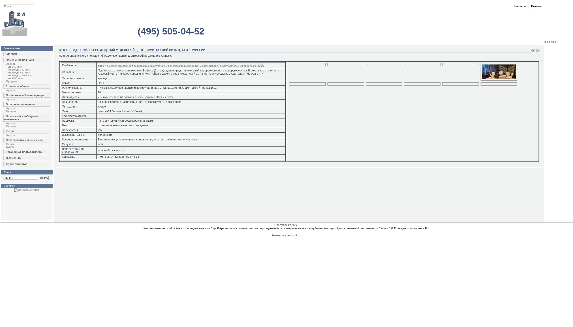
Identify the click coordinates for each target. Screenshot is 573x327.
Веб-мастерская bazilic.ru (286, 235)
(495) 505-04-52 (171, 31)
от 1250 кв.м (15, 78)
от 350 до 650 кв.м (19, 72)
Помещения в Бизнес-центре (25, 95)
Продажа (11, 81)
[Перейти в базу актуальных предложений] (262, 66)
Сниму (10, 144)
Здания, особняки (17, 86)
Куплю (10, 147)
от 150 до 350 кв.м (19, 69)
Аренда (10, 63)
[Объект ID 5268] (367, 63)
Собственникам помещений (24, 140)
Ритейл (10, 131)
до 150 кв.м (15, 66)
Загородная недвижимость (24, 152)
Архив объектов (16, 164)
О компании (13, 158)
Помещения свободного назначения (21, 118)
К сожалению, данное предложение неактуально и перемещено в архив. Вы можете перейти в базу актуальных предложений (183, 66)
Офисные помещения (20, 104)
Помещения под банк (20, 60)
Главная (536, 6)
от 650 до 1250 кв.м (20, 75)
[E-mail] (537, 49)
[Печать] (533, 49)
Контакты (520, 6)
